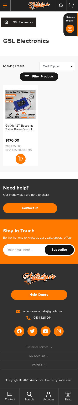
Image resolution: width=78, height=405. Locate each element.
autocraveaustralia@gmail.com (42, 311)
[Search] (61, 5)
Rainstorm (64, 380)
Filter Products (42, 77)
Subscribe (59, 250)
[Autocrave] (39, 5)
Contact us (30, 208)
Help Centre (39, 295)
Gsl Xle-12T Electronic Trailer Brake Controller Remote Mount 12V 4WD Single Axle (20, 127)
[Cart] (71, 5)
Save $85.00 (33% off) (18, 150)
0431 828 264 (42, 317)
